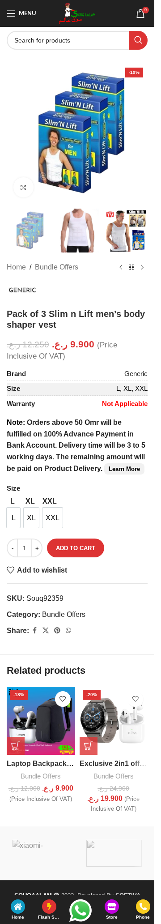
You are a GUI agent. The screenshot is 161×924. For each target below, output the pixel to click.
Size (13, 488)
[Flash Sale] (49, 906)
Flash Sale (49, 917)
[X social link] (45, 631)
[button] (16, 746)
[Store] (112, 906)
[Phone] (143, 906)
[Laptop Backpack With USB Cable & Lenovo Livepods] (41, 721)
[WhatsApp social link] (68, 631)
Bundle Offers (56, 267)
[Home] (18, 906)
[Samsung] (114, 853)
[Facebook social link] (34, 631)
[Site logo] (77, 13)
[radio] (12, 501)
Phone (143, 917)
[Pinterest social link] (57, 631)
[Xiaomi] (40, 853)
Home (16, 267)
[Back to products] (131, 267)
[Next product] (142, 267)
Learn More (124, 469)
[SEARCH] (138, 40)
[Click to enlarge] (23, 187)
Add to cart (75, 548)
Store (112, 917)
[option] (13, 518)
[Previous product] (120, 267)
